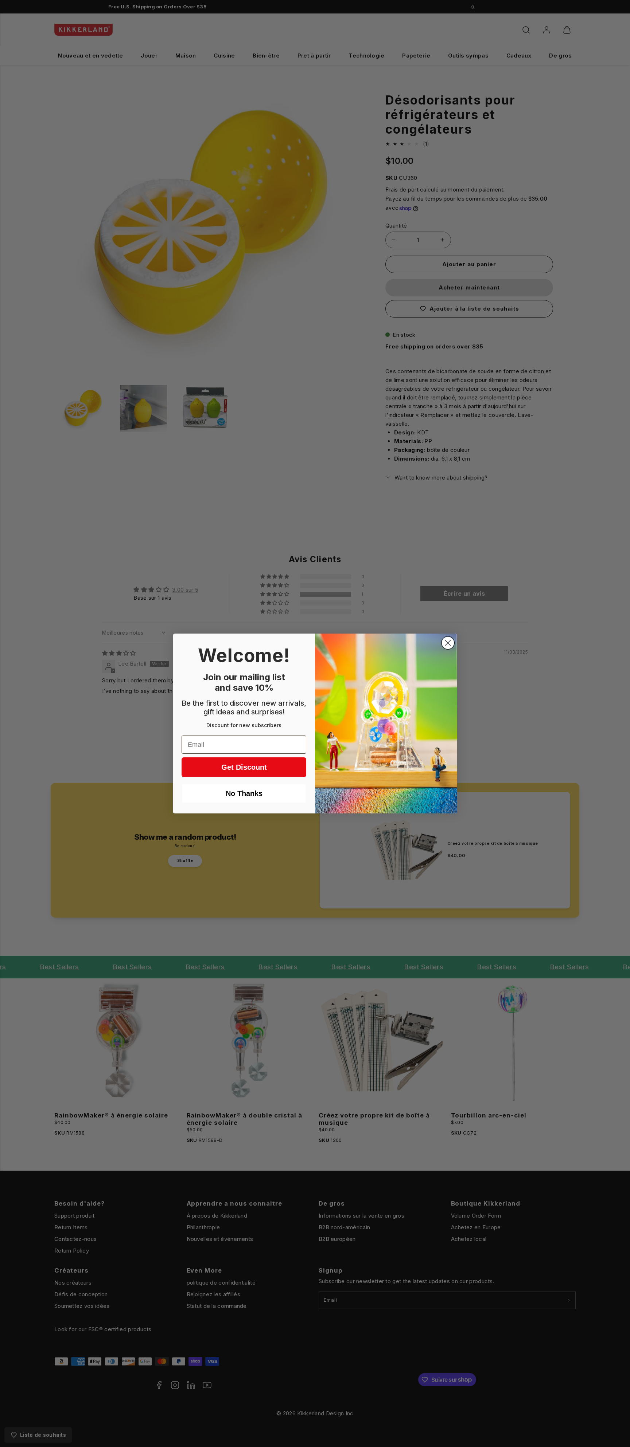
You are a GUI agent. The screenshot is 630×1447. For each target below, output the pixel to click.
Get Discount (244, 767)
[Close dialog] (448, 642)
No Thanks (244, 793)
